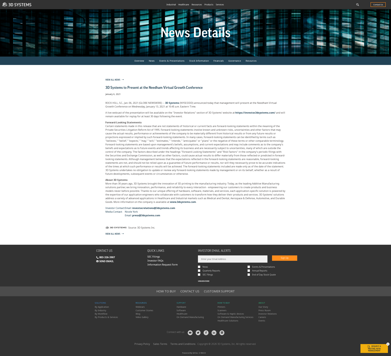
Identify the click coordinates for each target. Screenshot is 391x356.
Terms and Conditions (183, 344)
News (152, 60)
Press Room (264, 310)
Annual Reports (259, 270)
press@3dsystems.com (146, 215)
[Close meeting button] (387, 344)
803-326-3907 (107, 257)
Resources (197, 4)
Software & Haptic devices (230, 313)
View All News (112, 80)
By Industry (100, 310)
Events (261, 320)
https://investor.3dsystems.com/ (255, 112)
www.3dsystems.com (183, 202)
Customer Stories (144, 310)
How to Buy (166, 291)
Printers (221, 306)
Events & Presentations (172, 60)
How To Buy (223, 302)
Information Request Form (162, 264)
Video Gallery (142, 317)
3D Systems (172, 103)
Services (220, 4)
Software (181, 310)
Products (208, 4)
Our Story (263, 306)
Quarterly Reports (211, 270)
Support (181, 302)
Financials (218, 60)
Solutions (100, 302)
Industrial (171, 4)
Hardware (181, 306)
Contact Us (378, 4)
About (261, 302)
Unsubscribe (203, 281)
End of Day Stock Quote (264, 274)
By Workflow (101, 313)
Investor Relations (267, 313)
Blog (138, 313)
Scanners (222, 310)
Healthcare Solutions (227, 320)
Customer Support (219, 291)
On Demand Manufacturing (190, 317)
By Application (102, 306)
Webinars (140, 306)
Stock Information (199, 60)
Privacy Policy (142, 344)
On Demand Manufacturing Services (235, 317)
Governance (234, 60)
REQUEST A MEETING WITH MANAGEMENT (374, 348)
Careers (262, 317)
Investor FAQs (155, 260)
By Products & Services (106, 317)
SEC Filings (153, 256)
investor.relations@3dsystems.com (153, 208)
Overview (139, 60)
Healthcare (183, 4)
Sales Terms (160, 344)
